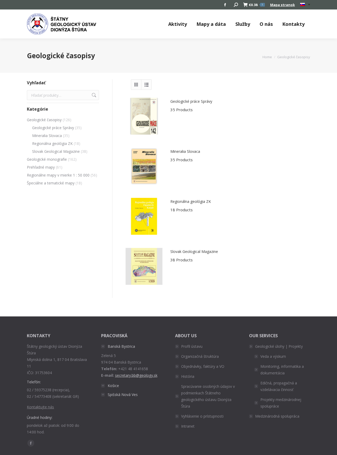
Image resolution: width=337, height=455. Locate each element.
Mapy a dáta (211, 24)
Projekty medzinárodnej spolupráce (280, 403)
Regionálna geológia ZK (190, 205)
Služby (242, 24)
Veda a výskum (273, 356)
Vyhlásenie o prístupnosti (202, 416)
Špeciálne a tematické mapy (51, 182)
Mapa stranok (282, 4)
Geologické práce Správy (191, 105)
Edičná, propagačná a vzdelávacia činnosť (278, 386)
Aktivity (177, 24)
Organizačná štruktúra (200, 356)
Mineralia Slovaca (185, 155)
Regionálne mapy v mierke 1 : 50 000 (58, 175)
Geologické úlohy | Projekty (279, 346)
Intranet (188, 426)
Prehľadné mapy (41, 167)
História (187, 376)
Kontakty (293, 24)
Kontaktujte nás (40, 406)
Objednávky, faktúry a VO (202, 366)
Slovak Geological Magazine (194, 255)
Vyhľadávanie (93, 95)
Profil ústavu (191, 346)
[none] (305, 4)
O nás (266, 24)
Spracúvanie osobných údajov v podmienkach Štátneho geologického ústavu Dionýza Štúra (208, 396)
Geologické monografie (47, 159)
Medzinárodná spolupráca (277, 416)
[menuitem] (305, 4)
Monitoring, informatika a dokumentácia (282, 369)
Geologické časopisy (44, 119)
